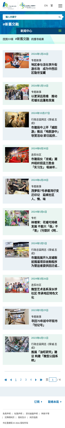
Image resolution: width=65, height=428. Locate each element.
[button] (40, 31)
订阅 (37, 402)
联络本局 (54, 402)
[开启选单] (60, 6)
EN (46, 5)
